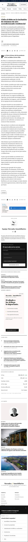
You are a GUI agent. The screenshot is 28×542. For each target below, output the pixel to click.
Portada (3, 8)
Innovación (3, 501)
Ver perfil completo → (6, 290)
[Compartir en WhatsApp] (12, 51)
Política (20, 8)
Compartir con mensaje (18, 208)
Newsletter (17, 495)
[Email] (13, 231)
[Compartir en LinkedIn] (7, 51)
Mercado (9, 8)
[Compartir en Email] (15, 51)
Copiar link (22, 50)
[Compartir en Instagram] (17, 51)
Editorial (3, 505)
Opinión (4, 192)
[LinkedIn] (15, 231)
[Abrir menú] (2, 4)
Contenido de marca (19, 497)
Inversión (15, 8)
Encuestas (17, 499)
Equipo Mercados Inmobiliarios (11, 44)
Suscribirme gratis (14, 264)
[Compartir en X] (10, 51)
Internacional (4, 503)
